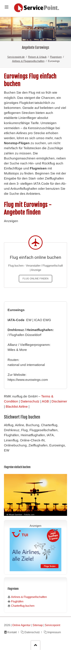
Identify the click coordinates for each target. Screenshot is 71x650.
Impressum (54, 632)
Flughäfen (17, 601)
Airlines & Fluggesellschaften (28, 61)
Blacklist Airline (17, 406)
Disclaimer (59, 401)
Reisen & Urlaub (37, 56)
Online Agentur (21, 625)
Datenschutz (30, 401)
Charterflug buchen (22, 605)
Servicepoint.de (16, 56)
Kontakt (12, 632)
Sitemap (38, 625)
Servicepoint (52, 625)
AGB (45, 401)
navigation (6, 7)
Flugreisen (56, 56)
